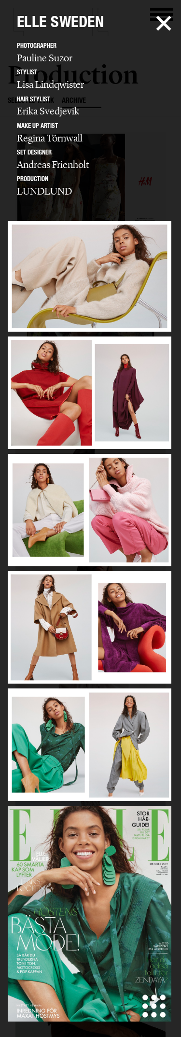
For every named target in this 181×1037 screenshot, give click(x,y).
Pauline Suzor (44, 58)
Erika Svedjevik (48, 111)
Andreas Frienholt (53, 164)
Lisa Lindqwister (50, 84)
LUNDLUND (44, 191)
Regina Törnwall (50, 138)
